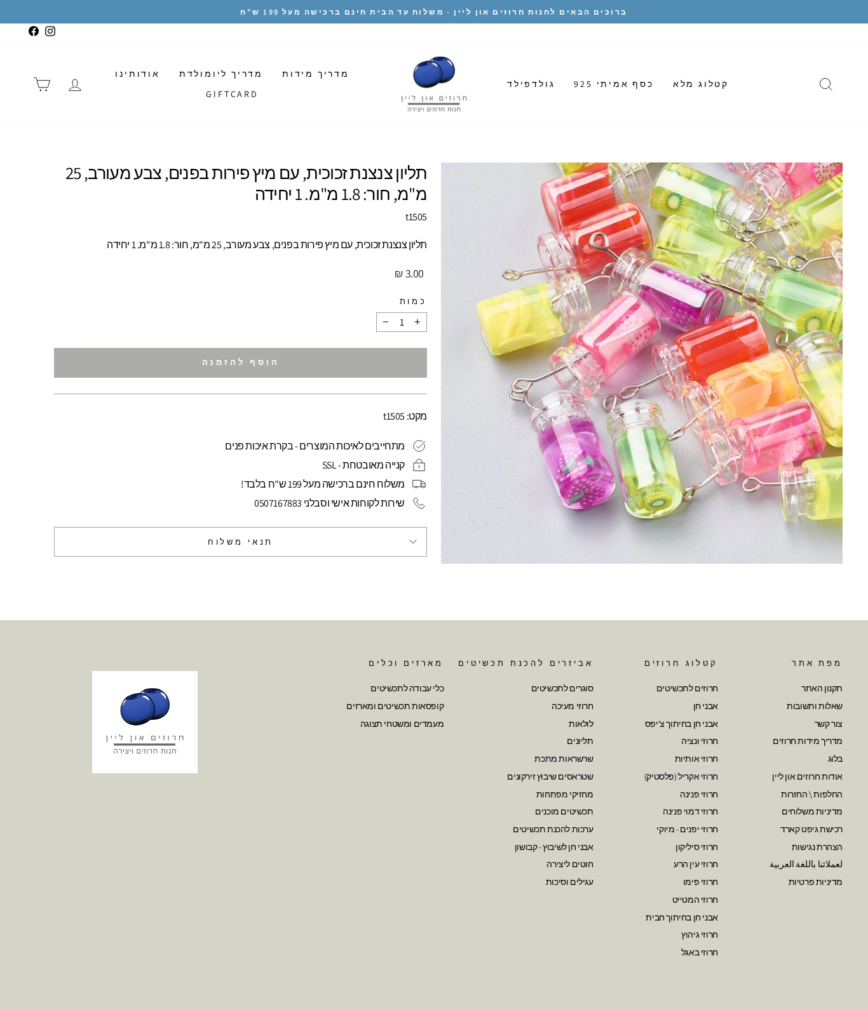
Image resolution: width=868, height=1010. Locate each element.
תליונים (580, 741)
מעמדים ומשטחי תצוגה (402, 723)
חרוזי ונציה (699, 741)
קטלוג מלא (701, 84)
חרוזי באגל (699, 952)
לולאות (581, 723)
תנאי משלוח (240, 541)
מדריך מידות (315, 73)
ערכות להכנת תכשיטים (553, 829)
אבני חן (705, 706)
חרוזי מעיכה (572, 706)
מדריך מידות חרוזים (808, 741)
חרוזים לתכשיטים (687, 688)
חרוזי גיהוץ (699, 934)
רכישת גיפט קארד (811, 829)
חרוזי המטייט (695, 899)
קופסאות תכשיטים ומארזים (395, 706)
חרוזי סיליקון (696, 847)
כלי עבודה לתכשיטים (407, 688)
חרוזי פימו (700, 881)
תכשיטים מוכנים (564, 811)
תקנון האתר (822, 688)
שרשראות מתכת (563, 758)
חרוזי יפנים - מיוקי (686, 829)
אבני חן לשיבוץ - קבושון (554, 847)
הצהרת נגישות (817, 847)
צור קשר (829, 723)
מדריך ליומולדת (221, 73)
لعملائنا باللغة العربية (806, 864)
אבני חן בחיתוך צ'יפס (681, 723)
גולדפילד (531, 84)
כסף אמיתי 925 (613, 84)
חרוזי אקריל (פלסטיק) (681, 776)
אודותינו (137, 73)
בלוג (835, 758)
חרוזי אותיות (696, 758)
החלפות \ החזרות (812, 794)
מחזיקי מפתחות (564, 794)
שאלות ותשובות (815, 706)
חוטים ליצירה (569, 864)
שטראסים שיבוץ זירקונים (550, 776)
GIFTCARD (232, 94)
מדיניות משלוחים (812, 811)
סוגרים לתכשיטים (562, 688)
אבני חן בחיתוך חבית (681, 917)
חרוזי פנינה (699, 794)
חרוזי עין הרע (696, 864)
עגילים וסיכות (569, 881)
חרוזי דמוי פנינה (690, 811)
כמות (413, 301)
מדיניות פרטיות (816, 881)
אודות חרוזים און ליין (807, 776)
